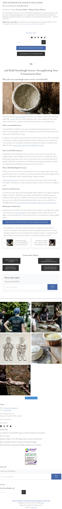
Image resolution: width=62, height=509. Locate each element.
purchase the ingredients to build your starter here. (29, 145)
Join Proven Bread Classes (10, 268)
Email (34, 32)
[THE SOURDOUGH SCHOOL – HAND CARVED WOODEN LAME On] (46, 348)
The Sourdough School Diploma (50, 268)
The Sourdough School (11, 260)
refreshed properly (20, 213)
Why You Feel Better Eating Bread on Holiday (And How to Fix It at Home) (20, 445)
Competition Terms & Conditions (33, 500)
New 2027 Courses (5, 436)
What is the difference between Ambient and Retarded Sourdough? (18, 442)
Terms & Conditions (17, 500)
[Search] (43, 42)
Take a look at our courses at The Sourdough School (26, 222)
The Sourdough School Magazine (23, 2)
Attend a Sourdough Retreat (49, 260)
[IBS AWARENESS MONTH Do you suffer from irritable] (15, 348)
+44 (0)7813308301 (7, 410)
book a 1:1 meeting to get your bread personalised (30, 24)
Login (42, 503)
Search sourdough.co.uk (7, 488)
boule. (23, 134)
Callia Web (34, 507)
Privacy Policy (46, 500)
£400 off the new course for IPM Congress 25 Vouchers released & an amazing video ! (22, 433)
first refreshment (21, 116)
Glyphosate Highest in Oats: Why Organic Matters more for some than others (21, 439)
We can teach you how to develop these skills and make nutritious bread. (35, 203)
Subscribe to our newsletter (31, 54)
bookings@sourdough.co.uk (11, 408)
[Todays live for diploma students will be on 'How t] (15, 317)
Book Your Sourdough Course (31, 48)
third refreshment (9, 180)
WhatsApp (29, 32)
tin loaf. (13, 119)
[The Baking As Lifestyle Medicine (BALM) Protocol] (15, 380)
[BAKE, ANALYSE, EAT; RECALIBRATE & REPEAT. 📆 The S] (46, 317)
